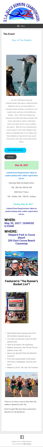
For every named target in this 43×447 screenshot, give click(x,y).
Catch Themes (27, 444)
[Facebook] (22, 437)
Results (10, 157)
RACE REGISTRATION (15, 150)
